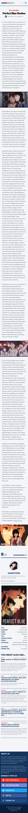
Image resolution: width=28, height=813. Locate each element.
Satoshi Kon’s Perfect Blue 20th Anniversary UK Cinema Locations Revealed (13, 679)
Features (3, 690)
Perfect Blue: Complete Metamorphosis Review (10, 725)
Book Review (4, 723)
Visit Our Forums (12, 780)
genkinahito (16, 657)
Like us (8, 795)
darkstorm (10, 16)
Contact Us (10, 800)
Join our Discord (12, 785)
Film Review (14, 10)
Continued (15, 670)
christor (15, 690)
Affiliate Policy (14, 810)
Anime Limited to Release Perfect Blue (14, 660)
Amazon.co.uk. (18, 520)
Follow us (10, 790)
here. (20, 516)
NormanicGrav (13, 676)
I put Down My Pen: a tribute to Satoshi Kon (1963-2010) (13, 693)
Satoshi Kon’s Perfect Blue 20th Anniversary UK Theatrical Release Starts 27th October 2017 (13, 712)
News (2, 658)
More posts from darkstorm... (8, 581)
